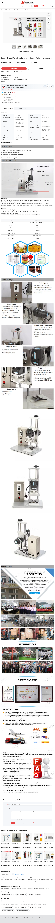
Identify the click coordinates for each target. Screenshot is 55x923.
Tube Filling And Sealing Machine (47, 879)
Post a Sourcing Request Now (40, 823)
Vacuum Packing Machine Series (34, 879)
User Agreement (35, 917)
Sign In (3, 102)
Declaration (41, 917)
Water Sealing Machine (7, 907)
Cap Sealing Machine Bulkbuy (22, 910)
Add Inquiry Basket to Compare (27, 51)
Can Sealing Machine (41, 904)
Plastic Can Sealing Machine (20, 907)
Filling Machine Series (5, 877)
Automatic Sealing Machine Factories (10, 901)
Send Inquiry (14, 68)
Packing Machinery (17, 9)
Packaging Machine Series (33, 877)
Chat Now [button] (41, 68)
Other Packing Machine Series (34, 882)
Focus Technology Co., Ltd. (19, 917)
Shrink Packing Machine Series (20, 882)
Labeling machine (18, 877)
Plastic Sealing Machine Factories (28, 904)
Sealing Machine (26, 9)
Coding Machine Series (6, 879)
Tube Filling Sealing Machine (35, 894)
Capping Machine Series (46, 877)
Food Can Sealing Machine (7, 910)
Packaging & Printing (9, 9)
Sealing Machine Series (19, 879)
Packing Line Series (5, 882)
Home (2, 9)
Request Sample (24, 71)
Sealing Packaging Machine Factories (10, 904)
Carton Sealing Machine (21, 894)
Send (13, 823)
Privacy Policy (47, 917)
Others (42, 882)
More (2, 913)
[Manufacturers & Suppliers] (27, 2)
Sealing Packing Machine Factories (28, 901)
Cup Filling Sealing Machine (8, 894)
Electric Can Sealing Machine (35, 907)
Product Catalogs (20, 874)
